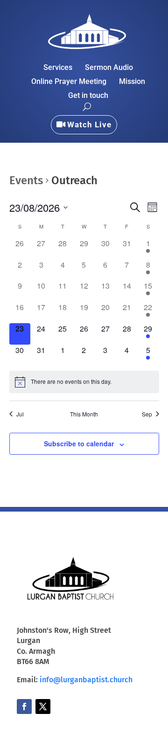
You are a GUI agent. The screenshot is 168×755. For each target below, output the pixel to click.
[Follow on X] (42, 706)
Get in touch (88, 96)
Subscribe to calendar (79, 443)
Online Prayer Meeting (68, 82)
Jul (20, 414)
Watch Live (89, 124)
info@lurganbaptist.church (86, 679)
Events (26, 180)
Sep (147, 414)
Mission (132, 82)
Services (57, 68)
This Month (84, 414)
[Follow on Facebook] (24, 706)
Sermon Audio (109, 68)
